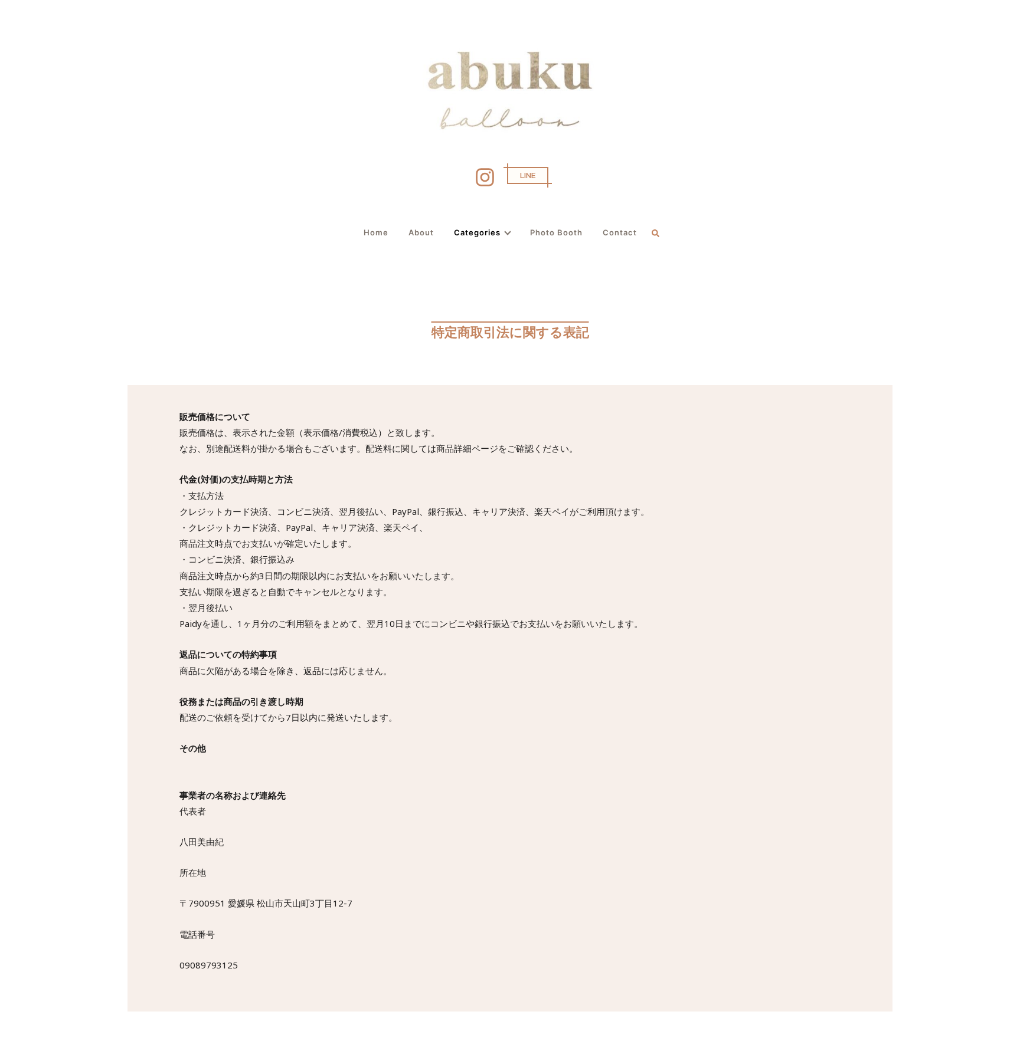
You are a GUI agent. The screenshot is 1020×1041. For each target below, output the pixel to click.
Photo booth (556, 232)
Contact (620, 232)
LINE (527, 175)
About (421, 232)
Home (376, 232)
